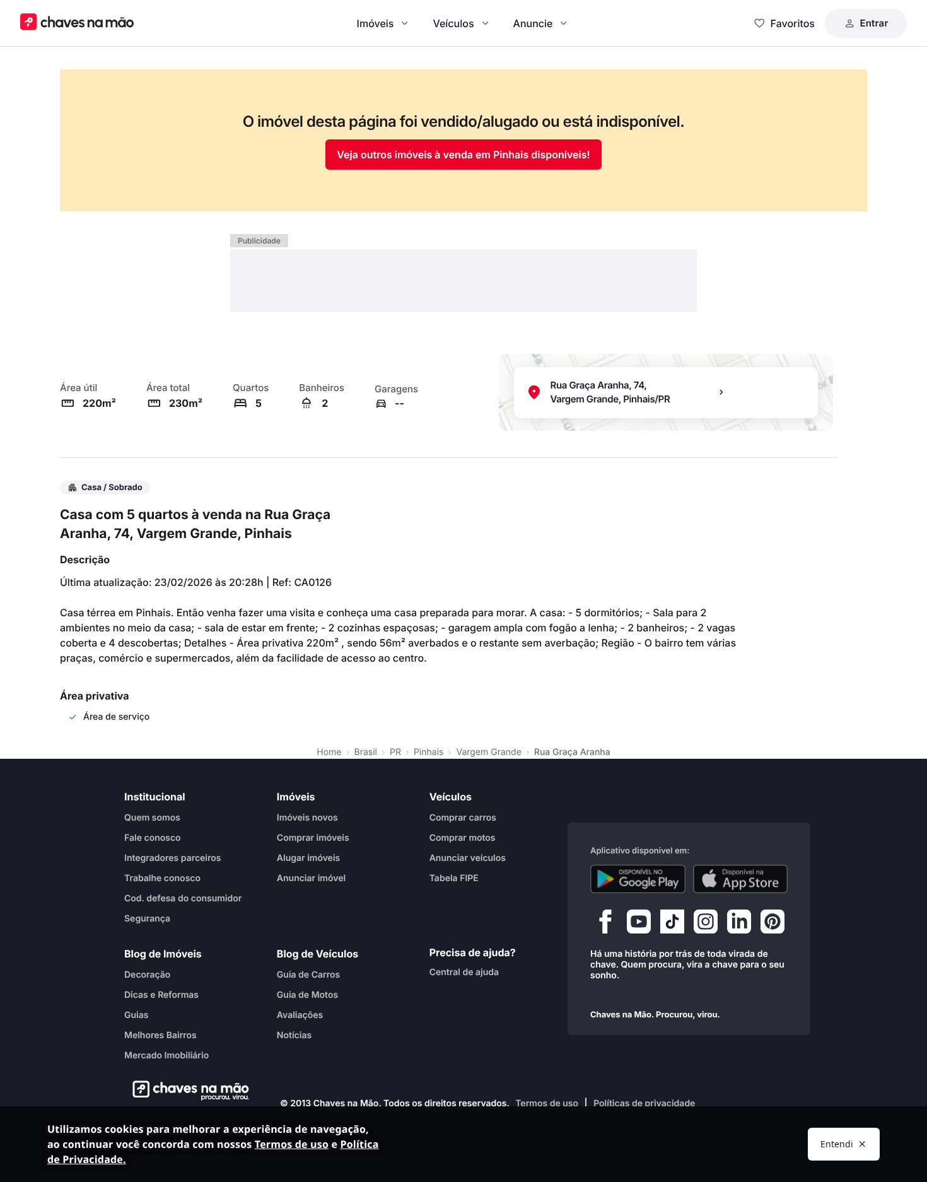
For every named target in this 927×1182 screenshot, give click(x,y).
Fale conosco (152, 837)
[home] (187, 1090)
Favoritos (793, 23)
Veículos (453, 23)
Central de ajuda (464, 971)
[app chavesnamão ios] (740, 878)
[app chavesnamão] (637, 878)
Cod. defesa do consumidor (183, 897)
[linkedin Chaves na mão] (739, 924)
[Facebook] (605, 924)
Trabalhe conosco (162, 877)
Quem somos (152, 817)
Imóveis (375, 23)
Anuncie (533, 23)
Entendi (836, 1144)
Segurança (147, 918)
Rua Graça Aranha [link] (572, 752)
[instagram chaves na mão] (706, 924)
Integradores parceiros (172, 857)
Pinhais (429, 752)
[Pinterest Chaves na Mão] (772, 924)
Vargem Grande (488, 752)
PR (395, 752)
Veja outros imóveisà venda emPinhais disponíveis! (463, 154)
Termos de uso (546, 1103)
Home (329, 752)
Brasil (365, 752)
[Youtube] (639, 924)
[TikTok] (672, 924)
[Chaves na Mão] (77, 23)
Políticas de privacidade (644, 1103)
